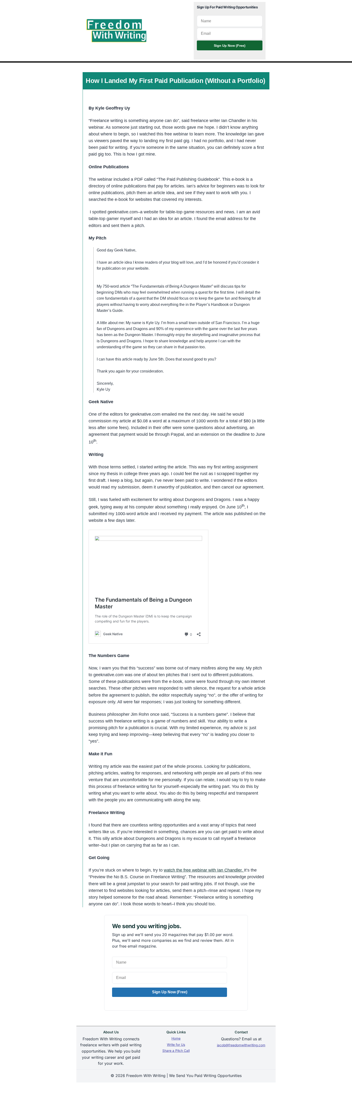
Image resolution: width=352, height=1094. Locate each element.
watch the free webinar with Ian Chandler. (204, 870)
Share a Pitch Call (176, 1051)
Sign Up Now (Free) (229, 45)
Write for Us (176, 1045)
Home (176, 1038)
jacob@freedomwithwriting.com (241, 1045)
